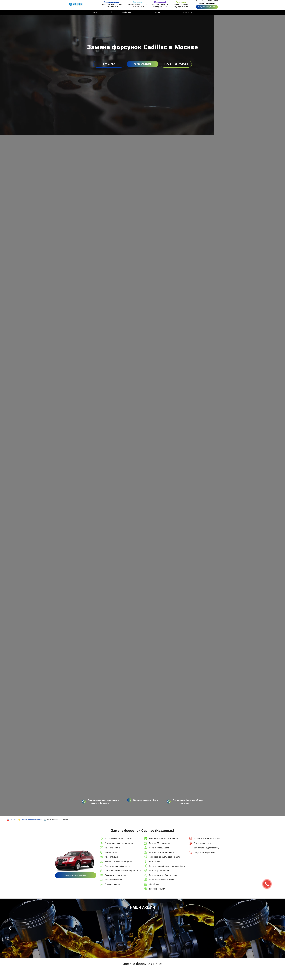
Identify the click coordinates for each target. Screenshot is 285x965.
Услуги (94, 12)
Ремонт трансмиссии (159, 870)
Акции (157, 12)
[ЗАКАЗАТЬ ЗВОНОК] (267, 884)
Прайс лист (127, 12)
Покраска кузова (112, 884)
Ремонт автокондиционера (161, 852)
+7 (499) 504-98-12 (181, 6)
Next (275, 928)
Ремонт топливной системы (117, 866)
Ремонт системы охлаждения (118, 861)
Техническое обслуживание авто (164, 857)
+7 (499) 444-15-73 (160, 6)
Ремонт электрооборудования (163, 875)
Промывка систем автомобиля (163, 838)
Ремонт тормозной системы (162, 880)
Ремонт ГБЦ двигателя (159, 843)
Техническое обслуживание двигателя (123, 870)
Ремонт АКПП (155, 861)
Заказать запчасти (202, 843)
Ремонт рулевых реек (159, 848)
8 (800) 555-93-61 (207, 3)
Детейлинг (154, 884)
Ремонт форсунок (113, 848)
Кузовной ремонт (157, 889)
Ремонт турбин (111, 857)
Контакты (187, 12)
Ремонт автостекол (113, 880)
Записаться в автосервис (75, 875)
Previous (10, 928)
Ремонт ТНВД (111, 852)
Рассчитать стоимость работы (208, 838)
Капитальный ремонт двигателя (119, 838)
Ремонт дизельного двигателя (119, 843)
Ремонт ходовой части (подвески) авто (167, 866)
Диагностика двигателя (115, 875)
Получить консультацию (207, 7)
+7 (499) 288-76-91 (111, 6)
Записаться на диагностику (206, 848)
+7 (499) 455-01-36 (137, 6)
